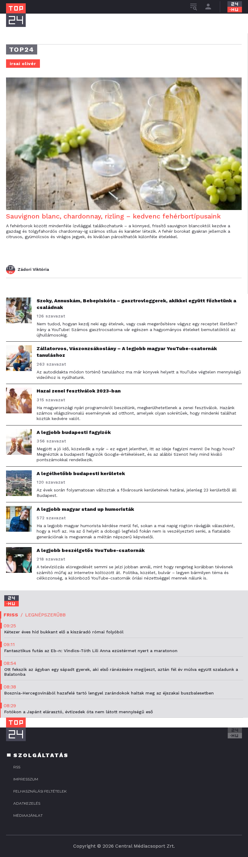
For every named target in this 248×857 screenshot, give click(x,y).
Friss (11, 615)
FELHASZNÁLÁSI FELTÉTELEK (40, 791)
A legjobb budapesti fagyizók (74, 432)
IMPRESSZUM (25, 779)
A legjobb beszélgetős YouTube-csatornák (91, 550)
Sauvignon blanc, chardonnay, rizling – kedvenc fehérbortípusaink (113, 216)
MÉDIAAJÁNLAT (28, 815)
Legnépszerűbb (45, 615)
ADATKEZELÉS (26, 803)
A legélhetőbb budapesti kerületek (81, 473)
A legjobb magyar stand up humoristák (85, 509)
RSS (16, 767)
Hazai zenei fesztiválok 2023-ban (79, 391)
